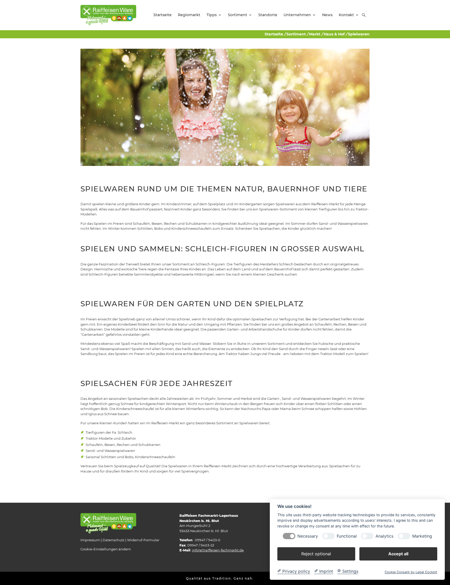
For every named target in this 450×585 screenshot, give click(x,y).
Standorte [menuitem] (267, 15)
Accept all (398, 553)
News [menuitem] (327, 15)
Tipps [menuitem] (212, 15)
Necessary (307, 535)
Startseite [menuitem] (162, 15)
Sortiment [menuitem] (237, 15)
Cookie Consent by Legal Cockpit (411, 572)
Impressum (90, 540)
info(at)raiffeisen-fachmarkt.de (218, 550)
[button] (364, 15)
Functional (347, 535)
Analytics (384, 535)
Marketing (422, 535)
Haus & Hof (334, 34)
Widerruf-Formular (143, 540)
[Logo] (108, 15)
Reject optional (316, 553)
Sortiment (296, 34)
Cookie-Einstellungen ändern (105, 549)
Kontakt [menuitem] (346, 15)
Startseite (274, 34)
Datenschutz (113, 540)
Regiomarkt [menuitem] (189, 15)
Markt (314, 34)
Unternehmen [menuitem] (297, 15)
